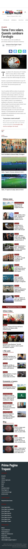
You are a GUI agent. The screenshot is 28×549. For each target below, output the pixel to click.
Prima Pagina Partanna (6, 517)
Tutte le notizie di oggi (6, 492)
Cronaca (13, 20)
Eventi (2, 484)
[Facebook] (10, 51)
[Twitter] (15, 51)
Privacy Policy (4, 535)
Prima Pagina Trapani (6, 521)
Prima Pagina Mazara (6, 515)
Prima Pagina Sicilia (5, 519)
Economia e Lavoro (5, 488)
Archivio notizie (4, 494)
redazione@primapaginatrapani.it (9, 539)
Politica (21, 20)
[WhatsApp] (20, 51)
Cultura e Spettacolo (5, 480)
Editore (3, 527)
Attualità (6, 20)
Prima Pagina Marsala (6, 513)
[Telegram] (24, 51)
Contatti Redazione (5, 529)
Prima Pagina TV (5, 490)
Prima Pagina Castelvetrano (7, 509)
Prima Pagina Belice (5, 507)
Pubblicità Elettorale (5, 537)
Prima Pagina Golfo (5, 511)
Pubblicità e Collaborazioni (7, 533)
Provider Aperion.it (5, 531)
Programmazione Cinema (6, 500)
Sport (2, 486)
